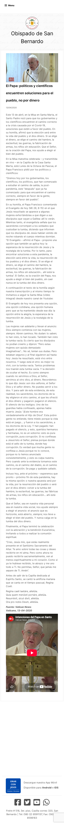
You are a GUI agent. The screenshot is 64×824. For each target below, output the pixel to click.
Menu (11, 5)
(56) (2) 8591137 (33, 814)
